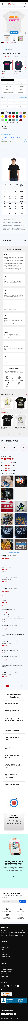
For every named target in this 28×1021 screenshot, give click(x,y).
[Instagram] (5, 986)
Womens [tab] (16, 56)
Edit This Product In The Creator (14, 138)
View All (24, 53)
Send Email (22, 901)
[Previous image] (2, 38)
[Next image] (26, 38)
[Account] (22, 4)
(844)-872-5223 (20, 911)
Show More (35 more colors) (13, 122)
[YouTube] (18, 986)
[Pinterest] (11, 986)
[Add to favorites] (12, 398)
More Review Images (14, 552)
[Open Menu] (2, 4)
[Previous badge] (3, 813)
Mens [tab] (8, 56)
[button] (15, 43)
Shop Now (14, 876)
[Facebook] (2, 986)
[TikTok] (15, 986)
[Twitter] (8, 986)
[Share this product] (18, 43)
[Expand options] (25, 129)
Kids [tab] (25, 56)
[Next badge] (24, 813)
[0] (25, 4)
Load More (14, 434)
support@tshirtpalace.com (7, 911)
